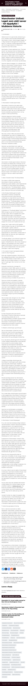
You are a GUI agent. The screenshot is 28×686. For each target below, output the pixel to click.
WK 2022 (4, 676)
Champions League (14, 625)
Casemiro (4, 625)
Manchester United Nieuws (8, 15)
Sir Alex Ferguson (6, 659)
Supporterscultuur (14, 662)
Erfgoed (22, 630)
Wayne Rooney (16, 674)
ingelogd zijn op (10, 590)
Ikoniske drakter (21, 637)
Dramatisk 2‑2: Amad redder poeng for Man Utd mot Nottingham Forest (13, 601)
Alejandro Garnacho (7, 623)
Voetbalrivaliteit (18, 672)
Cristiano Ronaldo (6, 627)
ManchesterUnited (18, 642)
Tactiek (22, 662)
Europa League (14, 632)
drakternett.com (17, 486)
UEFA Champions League (18, 667)
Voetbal (4, 669)
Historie (13, 637)
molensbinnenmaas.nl (21, 683)
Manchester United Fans (8, 647)
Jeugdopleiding (13, 640)
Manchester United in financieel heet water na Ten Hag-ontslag (13, 608)
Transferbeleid (5, 664)
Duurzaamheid (14, 630)
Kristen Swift (6, 29)
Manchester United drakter (9, 645)
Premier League (16, 657)
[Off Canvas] (2, 3)
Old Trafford (16, 654)
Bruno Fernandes (18, 623)
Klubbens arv (20, 573)
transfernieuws (6, 667)
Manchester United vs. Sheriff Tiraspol (11, 652)
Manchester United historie (9, 650)
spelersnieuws (16, 659)
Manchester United (7, 642)
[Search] (25, 3)
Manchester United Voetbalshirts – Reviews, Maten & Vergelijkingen (14, 3)
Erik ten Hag (5, 632)
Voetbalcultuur (11, 669)
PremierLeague (6, 657)
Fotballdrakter (5, 635)
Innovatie (4, 640)
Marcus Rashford (6, 654)
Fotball (21, 632)
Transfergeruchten (16, 664)
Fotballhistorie (5, 573)
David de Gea (16, 627)
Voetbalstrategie (6, 674)
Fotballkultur (12, 573)
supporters (5, 662)
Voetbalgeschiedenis (7, 672)
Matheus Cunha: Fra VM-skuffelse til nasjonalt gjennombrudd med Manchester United (13, 615)
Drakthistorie (5, 630)
